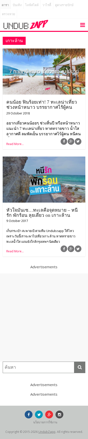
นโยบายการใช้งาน (45, 422)
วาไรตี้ (46, 5)
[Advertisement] (44, 317)
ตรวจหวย (8, 14)
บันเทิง (17, 5)
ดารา (5, 5)
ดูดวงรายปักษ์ (64, 5)
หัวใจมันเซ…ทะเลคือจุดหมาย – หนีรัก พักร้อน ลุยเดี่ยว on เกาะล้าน (42, 212)
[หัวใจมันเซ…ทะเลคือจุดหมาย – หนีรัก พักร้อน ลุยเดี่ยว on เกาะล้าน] (44, 159)
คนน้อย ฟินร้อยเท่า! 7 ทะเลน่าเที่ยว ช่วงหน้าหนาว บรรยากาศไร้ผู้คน (41, 104)
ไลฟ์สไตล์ (32, 5)
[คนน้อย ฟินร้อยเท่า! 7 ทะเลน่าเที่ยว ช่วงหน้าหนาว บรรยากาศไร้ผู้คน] (44, 51)
